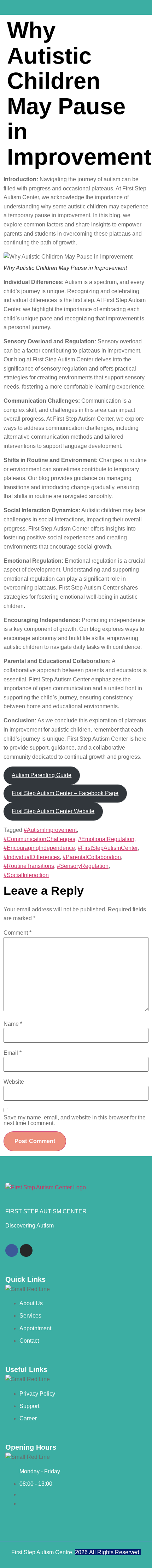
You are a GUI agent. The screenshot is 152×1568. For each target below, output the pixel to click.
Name (13, 1024)
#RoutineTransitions (29, 866)
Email (13, 1053)
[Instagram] (26, 1250)
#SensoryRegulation (83, 866)
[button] (77, 7)
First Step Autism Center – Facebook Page (65, 793)
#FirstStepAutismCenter (108, 848)
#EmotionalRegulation (106, 839)
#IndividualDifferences (32, 857)
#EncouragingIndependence (39, 848)
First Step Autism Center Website (53, 811)
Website (14, 1082)
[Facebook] (11, 1250)
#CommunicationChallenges (39, 839)
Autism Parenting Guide (41, 775)
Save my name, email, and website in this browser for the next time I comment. (75, 1120)
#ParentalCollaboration (92, 857)
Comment (17, 933)
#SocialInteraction (26, 875)
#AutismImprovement (50, 830)
